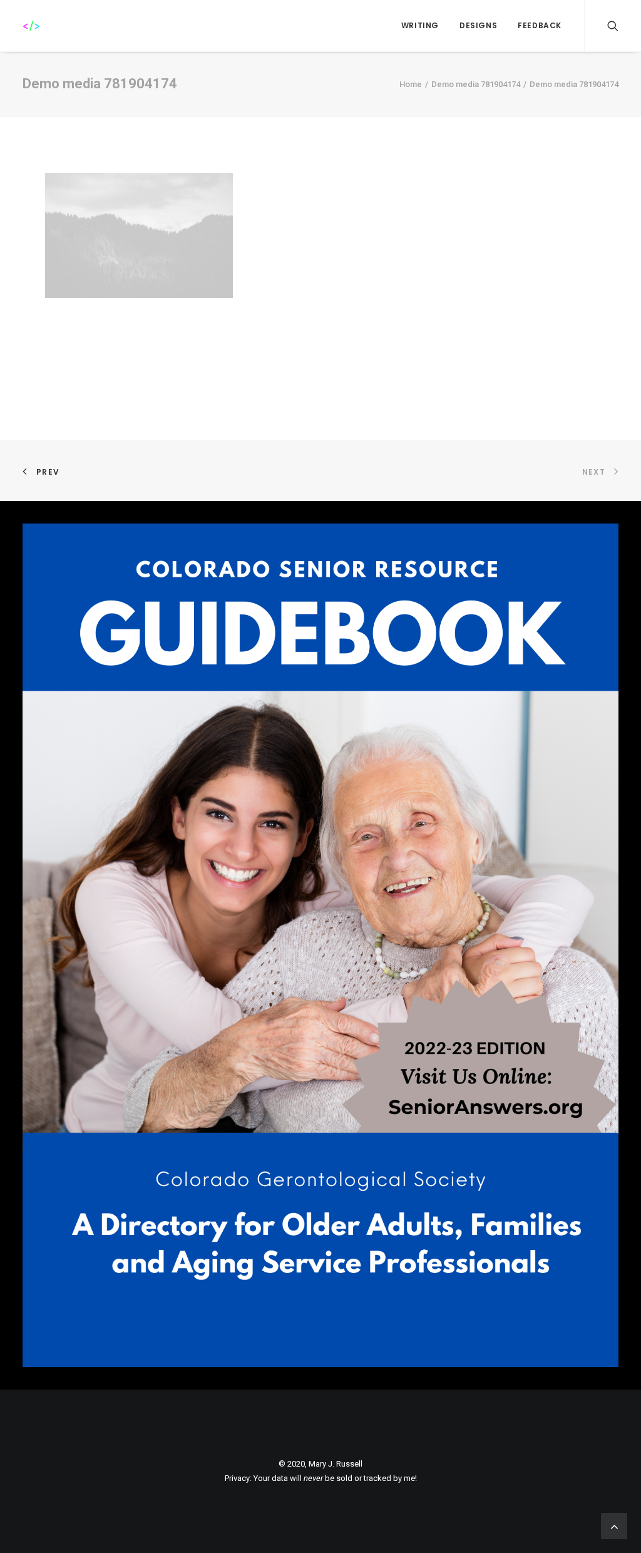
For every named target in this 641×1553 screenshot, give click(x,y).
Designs (478, 25)
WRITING (420, 25)
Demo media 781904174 (475, 84)
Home (410, 84)
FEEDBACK (540, 25)
